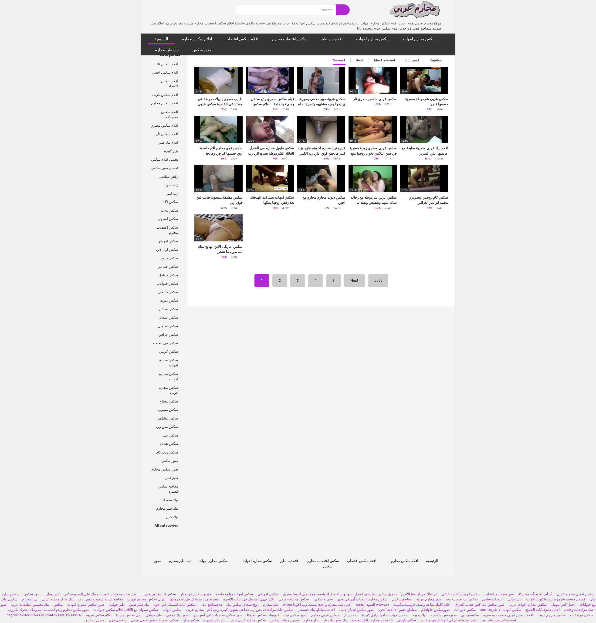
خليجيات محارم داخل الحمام (372, 620)
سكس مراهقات (581, 615)
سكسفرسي (470, 615)
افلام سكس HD (167, 64)
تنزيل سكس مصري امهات (146, 599)
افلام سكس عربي (165, 95)
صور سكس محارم (164, 469)
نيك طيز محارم (167, 49)
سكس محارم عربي (168, 390)
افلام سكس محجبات (169, 114)
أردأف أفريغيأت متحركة (535, 594)
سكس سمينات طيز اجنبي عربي (154, 620)
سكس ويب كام (167, 452)
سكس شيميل (168, 326)
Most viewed (384, 60)
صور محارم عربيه (429, 599)
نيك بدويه (419, 615)
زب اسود (171, 185)
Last (378, 280)
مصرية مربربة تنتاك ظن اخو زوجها (194, 599)
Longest (412, 60)
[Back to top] (581, 609)
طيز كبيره (171, 478)
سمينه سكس (323, 599)
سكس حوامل (168, 275)
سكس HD (170, 202)
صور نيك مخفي (177, 615)
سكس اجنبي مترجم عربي (575, 594)
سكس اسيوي (168, 219)
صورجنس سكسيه (444, 615)
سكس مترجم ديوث (552, 615)
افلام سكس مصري (164, 125)
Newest (339, 60)
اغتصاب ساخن (492, 599)
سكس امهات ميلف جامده (234, 594)
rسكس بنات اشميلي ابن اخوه (175, 605)
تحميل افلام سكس (164, 159)
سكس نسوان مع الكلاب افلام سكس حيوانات (125, 610)
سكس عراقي (168, 334)
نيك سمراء (170, 500)
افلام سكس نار (167, 134)
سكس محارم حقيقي (294, 599)
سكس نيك (170, 435)
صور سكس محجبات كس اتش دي (218, 615)
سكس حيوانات (167, 283)
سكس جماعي (167, 266)
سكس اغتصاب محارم (289, 39)
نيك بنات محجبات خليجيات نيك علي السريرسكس (100, 594)
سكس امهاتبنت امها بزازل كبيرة (385, 615)
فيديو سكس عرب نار (195, 594)
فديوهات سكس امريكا (263, 615)
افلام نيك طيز (332, 39)
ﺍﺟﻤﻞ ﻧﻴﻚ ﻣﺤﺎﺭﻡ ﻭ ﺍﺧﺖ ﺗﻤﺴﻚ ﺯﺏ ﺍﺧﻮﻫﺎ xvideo (317, 605)
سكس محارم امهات (419, 39)
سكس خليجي (168, 292)
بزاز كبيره (171, 151)
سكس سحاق (168, 317)
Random (437, 60)
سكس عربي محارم (325, 615)
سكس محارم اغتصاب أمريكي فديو (362, 599)
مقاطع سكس (402, 599)
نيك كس (172, 517)
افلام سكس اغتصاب (241, 39)
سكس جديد (169, 258)
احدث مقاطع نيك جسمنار (316, 610)
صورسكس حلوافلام (435, 610)
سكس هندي (169, 444)
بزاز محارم (29, 599)
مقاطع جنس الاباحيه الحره (397, 610)
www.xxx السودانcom (372, 605)
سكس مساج (168, 401)
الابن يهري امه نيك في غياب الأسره (248, 599)
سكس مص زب (167, 427)
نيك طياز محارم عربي (57, 599)
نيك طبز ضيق (139, 605)
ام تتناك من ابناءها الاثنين (419, 594)
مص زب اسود (94, 620)
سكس (58, 605)
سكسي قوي (117, 620)
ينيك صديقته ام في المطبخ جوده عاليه (448, 620)
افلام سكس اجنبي (165, 72)
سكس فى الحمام (165, 343)
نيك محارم (270, 605)
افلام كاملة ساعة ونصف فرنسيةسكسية (421, 605)
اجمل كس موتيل (563, 605)
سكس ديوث (169, 300)
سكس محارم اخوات (372, 39)
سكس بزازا (191, 620)
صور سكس (201, 49)
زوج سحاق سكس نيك (242, 605)
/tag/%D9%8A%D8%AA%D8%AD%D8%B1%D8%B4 (44, 615)
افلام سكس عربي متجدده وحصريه (508, 615)
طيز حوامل (117, 605)
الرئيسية (161, 39)
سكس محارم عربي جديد (248, 620)
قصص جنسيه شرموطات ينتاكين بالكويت (555, 599)
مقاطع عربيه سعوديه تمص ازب (100, 599)
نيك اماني (515, 599)
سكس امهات (172, 610)
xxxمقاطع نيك (211, 605)
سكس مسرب (168, 410)
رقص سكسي (168, 176)
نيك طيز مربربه (214, 620)
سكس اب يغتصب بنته (462, 599)
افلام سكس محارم (197, 39)
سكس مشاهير (167, 418)
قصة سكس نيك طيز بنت (499, 620)
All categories (166, 525)
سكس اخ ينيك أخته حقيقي (461, 594)
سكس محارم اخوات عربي (528, 605)
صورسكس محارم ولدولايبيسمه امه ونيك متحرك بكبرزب (48, 610)
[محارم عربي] (415, 10)
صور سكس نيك (295, 615)
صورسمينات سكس (284, 620)
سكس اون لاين (167, 249)
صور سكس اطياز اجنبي (356, 610)
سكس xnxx (169, 210)
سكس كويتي (168, 351)
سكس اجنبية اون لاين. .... (158, 594)
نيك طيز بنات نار (335, 620)
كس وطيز (52, 594)
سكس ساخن (168, 309)
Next (354, 280)
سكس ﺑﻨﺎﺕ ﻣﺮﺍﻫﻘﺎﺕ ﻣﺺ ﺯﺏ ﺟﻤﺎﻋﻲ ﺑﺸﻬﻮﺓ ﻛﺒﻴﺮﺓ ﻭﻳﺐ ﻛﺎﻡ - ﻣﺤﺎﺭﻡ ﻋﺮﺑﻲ (240, 610)
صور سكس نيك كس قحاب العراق (479, 605)
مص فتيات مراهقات (499, 594)
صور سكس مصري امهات (85, 605)
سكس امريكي (167, 241)
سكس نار (351, 615)
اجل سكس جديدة (128, 615)
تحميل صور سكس (164, 168)
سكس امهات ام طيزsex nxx (501, 610)
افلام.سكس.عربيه (99, 615)
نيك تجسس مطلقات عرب (30, 605)
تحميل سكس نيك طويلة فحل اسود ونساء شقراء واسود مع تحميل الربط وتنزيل (340, 594)
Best (360, 60)
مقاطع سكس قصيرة (168, 489)
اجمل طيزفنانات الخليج (543, 610)
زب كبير (172, 193)
